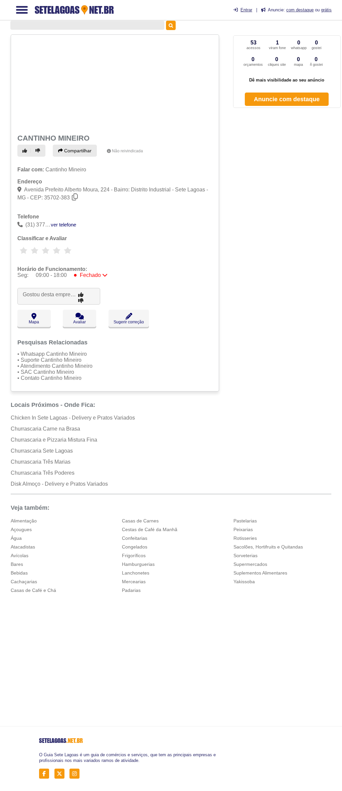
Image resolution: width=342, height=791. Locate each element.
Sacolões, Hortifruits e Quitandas (268, 546)
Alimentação (24, 520)
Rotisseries (245, 538)
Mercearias (134, 581)
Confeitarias (134, 538)
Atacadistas (23, 546)
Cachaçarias (24, 581)
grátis (326, 9)
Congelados (134, 546)
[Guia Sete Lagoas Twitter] (61, 773)
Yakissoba (244, 581)
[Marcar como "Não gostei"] (38, 150)
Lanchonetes (135, 573)
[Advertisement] (113, 83)
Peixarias (243, 529)
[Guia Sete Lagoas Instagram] (76, 773)
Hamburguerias (138, 564)
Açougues (21, 529)
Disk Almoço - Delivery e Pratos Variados (59, 484)
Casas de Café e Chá (33, 590)
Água (16, 538)
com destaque (300, 9)
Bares (17, 564)
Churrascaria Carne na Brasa (45, 429)
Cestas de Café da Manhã (149, 529)
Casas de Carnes (140, 520)
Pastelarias (245, 520)
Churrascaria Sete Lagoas (42, 451)
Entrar (246, 9)
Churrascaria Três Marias (40, 462)
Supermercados (250, 564)
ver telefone (63, 224)
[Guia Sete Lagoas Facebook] (46, 773)
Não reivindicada (127, 151)
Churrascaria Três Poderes (42, 473)
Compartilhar (77, 150)
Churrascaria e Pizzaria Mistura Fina (54, 440)
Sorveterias (245, 555)
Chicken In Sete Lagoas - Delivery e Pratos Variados (73, 418)
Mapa (34, 322)
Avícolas (19, 555)
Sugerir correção (129, 322)
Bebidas (19, 573)
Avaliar (79, 322)
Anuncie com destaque (287, 99)
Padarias (131, 590)
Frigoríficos (134, 555)
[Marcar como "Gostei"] (26, 150)
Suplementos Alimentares (260, 573)
